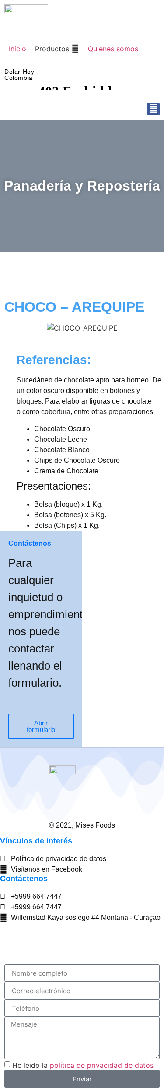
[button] (57, 48)
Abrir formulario (41, 726)
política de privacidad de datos (102, 1065)
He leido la (83, 1065)
